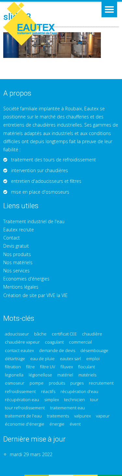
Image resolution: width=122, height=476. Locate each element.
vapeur (103, 416)
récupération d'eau (79, 391)
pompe (37, 383)
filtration (13, 367)
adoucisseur (17, 334)
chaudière (92, 334)
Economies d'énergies (26, 279)
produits (57, 383)
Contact (11, 238)
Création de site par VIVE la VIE (35, 295)
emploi (93, 359)
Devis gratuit (16, 246)
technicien (74, 400)
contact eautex (19, 350)
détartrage (15, 359)
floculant (86, 367)
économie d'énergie (24, 424)
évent (75, 424)
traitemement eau (67, 408)
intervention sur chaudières (39, 170)
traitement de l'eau (23, 416)
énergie (56, 424)
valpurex (82, 416)
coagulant (54, 342)
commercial (80, 342)
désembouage (94, 350)
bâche (40, 334)
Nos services (16, 270)
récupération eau (22, 400)
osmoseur (14, 383)
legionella (14, 375)
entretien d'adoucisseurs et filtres (46, 181)
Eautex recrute (18, 229)
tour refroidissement (25, 408)
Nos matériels (18, 262)
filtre (30, 367)
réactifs (48, 391)
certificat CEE (64, 334)
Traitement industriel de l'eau (33, 221)
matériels (87, 375)
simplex (51, 400)
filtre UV (47, 367)
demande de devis (57, 350)
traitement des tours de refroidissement (53, 159)
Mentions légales (20, 287)
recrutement (101, 383)
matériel (65, 375)
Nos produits (17, 254)
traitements (58, 416)
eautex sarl (70, 359)
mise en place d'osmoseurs (40, 192)
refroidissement (20, 391)
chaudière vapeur (22, 342)
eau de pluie (42, 359)
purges (77, 383)
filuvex (67, 367)
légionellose (40, 375)
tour (94, 400)
